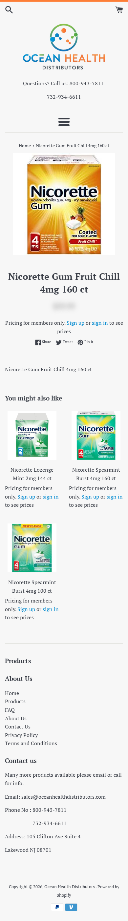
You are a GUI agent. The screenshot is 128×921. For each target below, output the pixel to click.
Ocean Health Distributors (70, 887)
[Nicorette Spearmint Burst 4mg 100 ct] (32, 548)
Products (15, 701)
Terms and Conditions (31, 743)
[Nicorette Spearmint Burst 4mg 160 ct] (96, 435)
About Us (16, 718)
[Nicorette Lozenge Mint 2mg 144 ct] (32, 435)
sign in (100, 322)
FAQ (10, 709)
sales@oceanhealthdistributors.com (63, 796)
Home (12, 693)
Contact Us (18, 726)
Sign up (75, 322)
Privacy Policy (21, 735)
